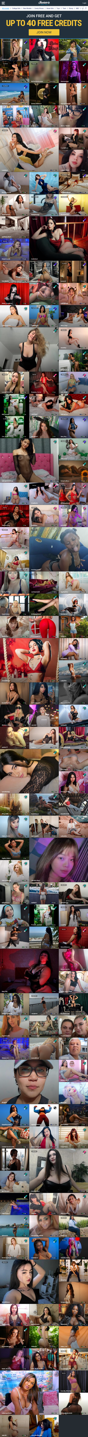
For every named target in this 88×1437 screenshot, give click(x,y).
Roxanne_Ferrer (36, 392)
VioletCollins (35, 1036)
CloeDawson (35, 192)
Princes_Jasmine (36, 925)
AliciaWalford (65, 370)
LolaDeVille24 (65, 170)
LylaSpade (64, 725)
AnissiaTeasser (65, 103)
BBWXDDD (64, 1324)
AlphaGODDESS (36, 1124)
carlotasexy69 (35, 592)
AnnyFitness (35, 814)
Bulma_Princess (36, 1147)
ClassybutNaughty (36, 1435)
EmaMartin (34, 503)
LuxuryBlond (35, 1058)
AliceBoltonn (65, 1080)
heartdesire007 (36, 570)
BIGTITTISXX (65, 1058)
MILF (77, 8)
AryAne (33, 126)
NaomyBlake (64, 1124)
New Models (27, 8)
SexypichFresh (65, 1302)
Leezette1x (64, 769)
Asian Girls (50, 8)
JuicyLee (63, 636)
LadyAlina (63, 680)
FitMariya (34, 1346)
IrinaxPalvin (64, 1147)
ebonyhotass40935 (37, 1235)
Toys (58, 8)
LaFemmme (35, 836)
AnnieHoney (35, 303)
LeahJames (34, 325)
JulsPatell (34, 414)
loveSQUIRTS (35, 636)
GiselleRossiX (65, 1013)
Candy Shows (39, 8)
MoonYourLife (65, 969)
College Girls (16, 8)
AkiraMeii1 (34, 436)
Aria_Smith (64, 392)
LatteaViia (64, 836)
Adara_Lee (64, 1346)
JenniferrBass (35, 880)
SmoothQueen (65, 947)
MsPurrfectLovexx (37, 81)
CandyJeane (35, 947)
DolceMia (63, 525)
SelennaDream (35, 703)
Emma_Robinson (36, 103)
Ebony (71, 8)
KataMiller (34, 525)
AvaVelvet (34, 259)
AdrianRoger (64, 902)
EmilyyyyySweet (36, 614)
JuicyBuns (34, 1013)
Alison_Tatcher (65, 126)
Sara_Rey (63, 436)
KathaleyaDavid (65, 503)
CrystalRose (64, 148)
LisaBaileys (34, 1258)
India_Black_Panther (37, 1369)
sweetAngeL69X (66, 1369)
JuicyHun (63, 1280)
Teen (64, 8)
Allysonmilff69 (65, 1213)
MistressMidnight (36, 59)
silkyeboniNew (65, 1258)
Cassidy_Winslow (66, 1391)
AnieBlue (63, 348)
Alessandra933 (65, 703)
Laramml (63, 281)
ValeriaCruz (64, 414)
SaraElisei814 (35, 1191)
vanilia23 (33, 902)
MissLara (63, 1102)
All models (5, 8)
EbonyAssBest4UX (66, 1413)
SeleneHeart (65, 81)
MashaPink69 (35, 1324)
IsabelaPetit (64, 303)
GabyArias (64, 459)
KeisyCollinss (65, 481)
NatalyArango (35, 214)
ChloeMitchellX (65, 747)
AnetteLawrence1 (36, 281)
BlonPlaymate (65, 214)
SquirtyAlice (64, 592)
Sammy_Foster (65, 791)
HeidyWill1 (64, 658)
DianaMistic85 (65, 814)
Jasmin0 (33, 725)
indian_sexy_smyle (66, 991)
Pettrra (33, 747)
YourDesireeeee (66, 1036)
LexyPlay (63, 925)
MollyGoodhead (65, 192)
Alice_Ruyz (64, 325)
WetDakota (64, 614)
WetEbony (64, 1235)
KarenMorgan (65, 59)
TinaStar (33, 1213)
